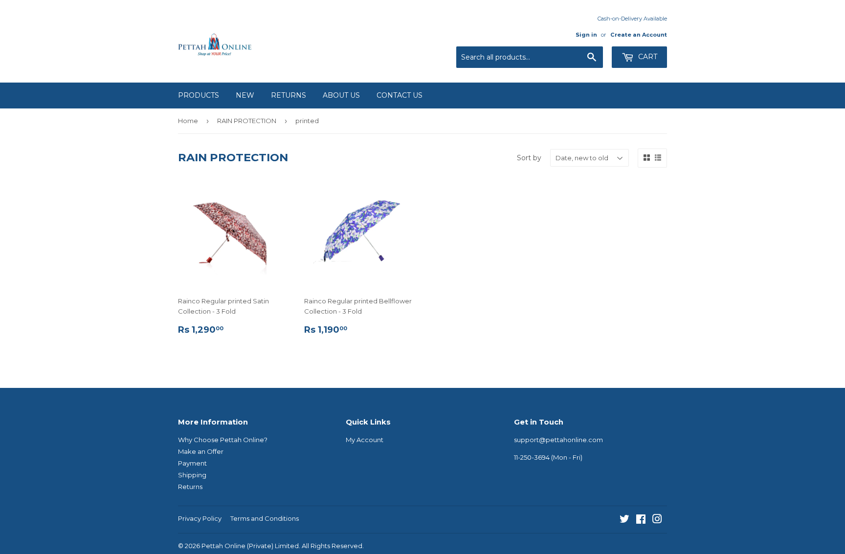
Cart (646, 56)
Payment (192, 463)
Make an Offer (200, 451)
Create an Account (638, 34)
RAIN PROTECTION (246, 121)
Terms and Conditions (264, 518)
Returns (190, 486)
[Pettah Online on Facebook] (641, 520)
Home (188, 121)
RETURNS (288, 95)
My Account (364, 440)
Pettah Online (223, 546)
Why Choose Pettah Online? (222, 440)
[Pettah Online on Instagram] (657, 520)
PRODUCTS (198, 95)
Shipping (192, 475)
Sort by (529, 157)
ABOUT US (341, 95)
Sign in (586, 34)
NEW (245, 95)
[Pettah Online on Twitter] (624, 520)
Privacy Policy (200, 518)
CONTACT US (399, 95)
